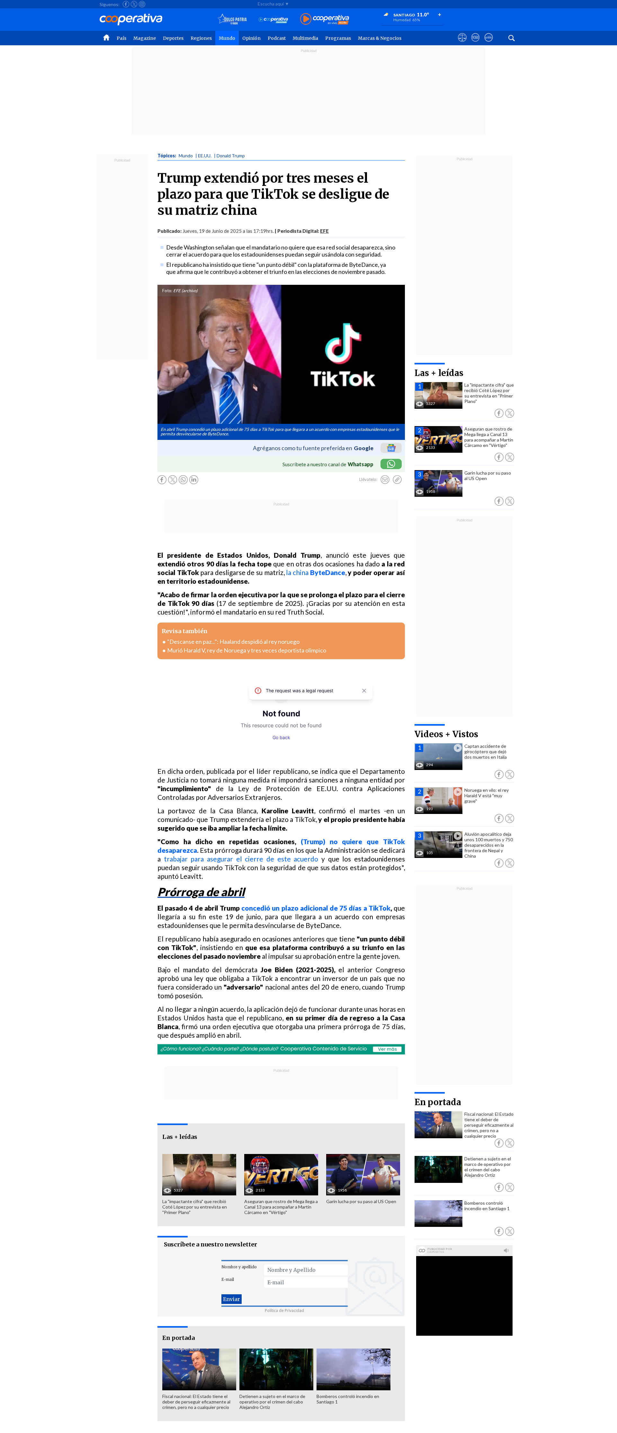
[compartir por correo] (384, 479)
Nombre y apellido (239, 1266)
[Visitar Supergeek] (488, 43)
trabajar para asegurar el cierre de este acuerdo (241, 859)
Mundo (227, 38)
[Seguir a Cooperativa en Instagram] (142, 4)
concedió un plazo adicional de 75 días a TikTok (315, 908)
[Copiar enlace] (397, 479)
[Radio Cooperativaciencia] (273, 19)
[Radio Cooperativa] (324, 19)
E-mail (227, 1279)
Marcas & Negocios (379, 38)
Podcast (277, 38)
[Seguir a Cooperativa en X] (134, 4)
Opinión (251, 38)
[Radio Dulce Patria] (232, 19)
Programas (338, 38)
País (121, 38)
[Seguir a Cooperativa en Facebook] (126, 4)
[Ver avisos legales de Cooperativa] (462, 43)
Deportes (173, 38)
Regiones (201, 38)
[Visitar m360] (475, 43)
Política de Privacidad (284, 1310)
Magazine (144, 38)
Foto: (167, 290)
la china (315, 572)
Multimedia (305, 38)
